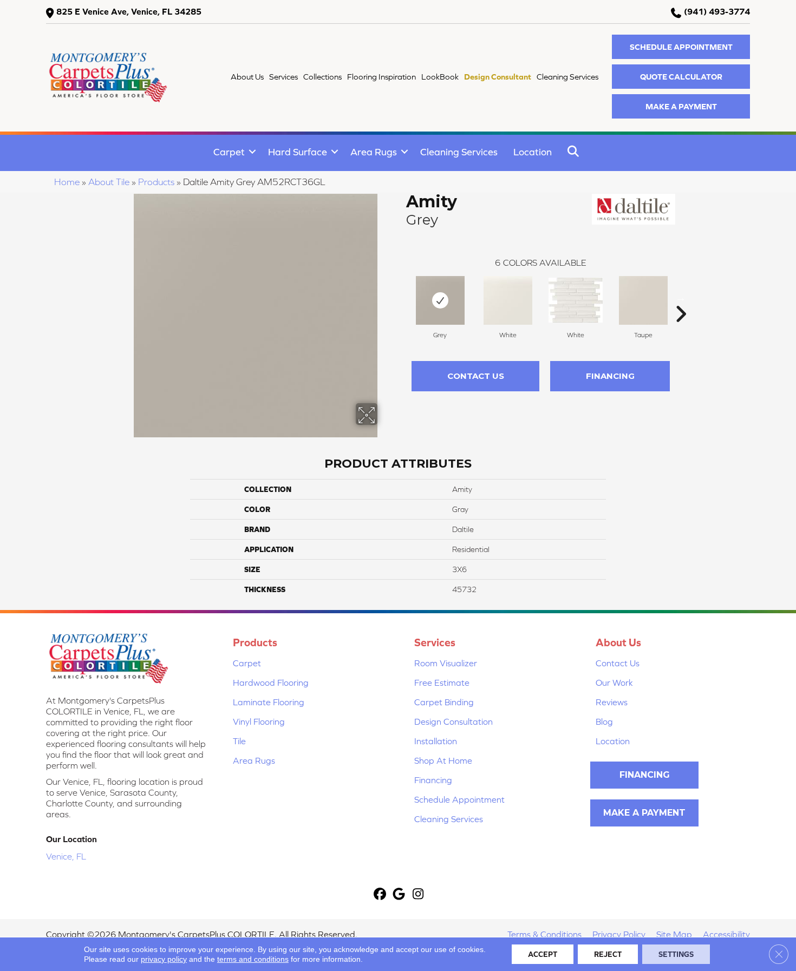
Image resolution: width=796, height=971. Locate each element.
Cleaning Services (459, 152)
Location (532, 152)
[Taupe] (643, 300)
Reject (608, 954)
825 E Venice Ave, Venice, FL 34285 (128, 11)
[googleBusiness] (399, 895)
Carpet (229, 152)
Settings (676, 954)
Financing (610, 376)
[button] (681, 47)
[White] (508, 300)
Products (156, 181)
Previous (401, 297)
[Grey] (440, 300)
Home (67, 181)
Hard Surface (297, 152)
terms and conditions (253, 959)
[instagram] (418, 895)
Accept (542, 954)
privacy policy (164, 959)
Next (681, 297)
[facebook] (380, 895)
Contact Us (475, 376)
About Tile (108, 181)
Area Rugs (373, 152)
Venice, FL (66, 856)
